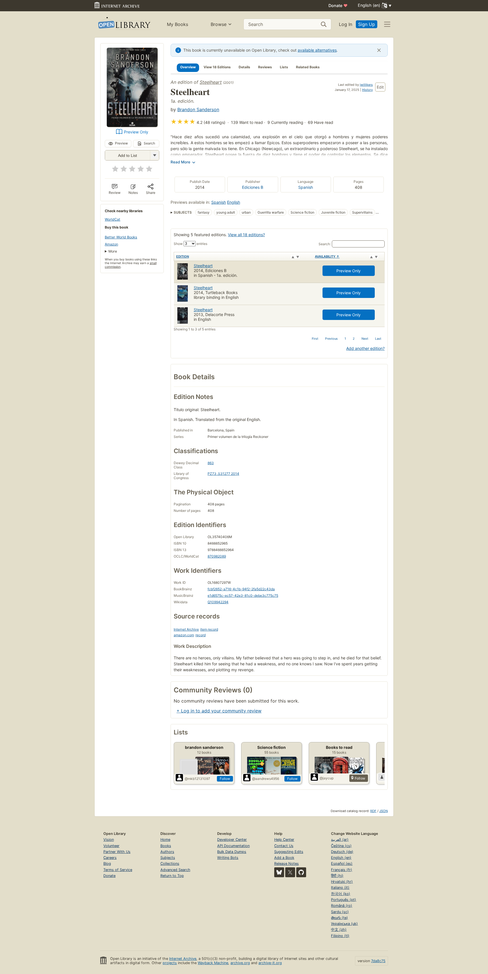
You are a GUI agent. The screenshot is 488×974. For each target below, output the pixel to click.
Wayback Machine (213, 963)
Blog (107, 863)
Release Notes (286, 863)
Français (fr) (341, 870)
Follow (225, 778)
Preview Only (136, 132)
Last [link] (378, 339)
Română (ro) (341, 905)
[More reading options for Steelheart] (154, 155)
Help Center (284, 839)
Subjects (167, 857)
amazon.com (184, 635)
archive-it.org (270, 963)
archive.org (240, 963)
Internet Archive (186, 629)
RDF (373, 811)
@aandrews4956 (265, 778)
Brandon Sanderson (198, 109)
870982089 (217, 556)
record (200, 635)
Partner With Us (116, 852)
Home (165, 839)
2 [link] (354, 339)
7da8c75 (378, 961)
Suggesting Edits (288, 852)
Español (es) (341, 863)
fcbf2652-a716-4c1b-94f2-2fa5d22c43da (241, 589)
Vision (108, 839)
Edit (380, 87)
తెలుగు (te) (339, 918)
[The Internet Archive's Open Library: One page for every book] (124, 24)
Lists (284, 67)
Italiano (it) (340, 887)
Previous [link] (331, 339)
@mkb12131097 (197, 778)
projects (170, 963)
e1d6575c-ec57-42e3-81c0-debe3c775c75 (243, 595)
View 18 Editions (217, 67)
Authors (167, 852)
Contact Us (283, 846)
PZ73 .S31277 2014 (223, 473)
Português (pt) (343, 900)
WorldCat (112, 219)
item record (209, 629)
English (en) (341, 857)
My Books (177, 24)
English (233, 202)
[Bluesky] (279, 872)
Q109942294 (218, 602)
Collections (169, 863)
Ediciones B (252, 187)
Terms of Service (117, 870)
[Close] (379, 50)
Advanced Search (175, 870)
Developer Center (232, 839)
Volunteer (111, 846)
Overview (188, 67)
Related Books (308, 67)
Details (244, 67)
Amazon (111, 244)
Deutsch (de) (342, 852)
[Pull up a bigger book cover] (132, 125)
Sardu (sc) (340, 912)
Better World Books (121, 237)
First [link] (315, 339)
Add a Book (284, 857)
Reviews (265, 67)
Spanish (305, 187)
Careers (110, 857)
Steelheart (211, 82)
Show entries (190, 244)
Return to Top (172, 876)
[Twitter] (290, 872)
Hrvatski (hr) (342, 881)
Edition (182, 256)
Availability (327, 256)
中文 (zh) (339, 929)
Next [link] (364, 339)
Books (165, 846)
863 (211, 463)
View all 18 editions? (246, 234)
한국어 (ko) (340, 894)
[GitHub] (301, 872)
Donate (338, 5)
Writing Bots (227, 857)
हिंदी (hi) (337, 876)
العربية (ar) (339, 839)
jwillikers (366, 85)
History (367, 90)
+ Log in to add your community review (219, 711)
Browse (218, 24)
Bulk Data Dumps (231, 852)
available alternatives (317, 50)
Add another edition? (365, 348)
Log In (345, 24)
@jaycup (327, 778)
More (112, 251)
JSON (383, 811)
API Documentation (233, 846)
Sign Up (366, 24)
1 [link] (345, 339)
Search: (325, 244)
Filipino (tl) (340, 936)
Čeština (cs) (341, 846)
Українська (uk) (344, 924)
